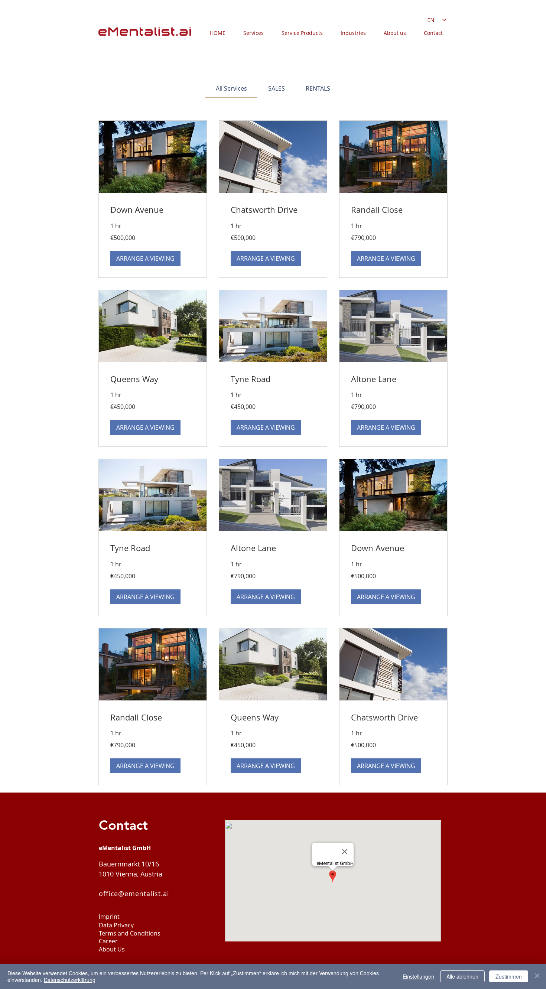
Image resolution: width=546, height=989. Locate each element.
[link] (231, 88)
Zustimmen (508, 976)
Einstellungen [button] (418, 976)
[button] (145, 258)
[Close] (537, 976)
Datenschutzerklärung (69, 979)
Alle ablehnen (462, 976)
